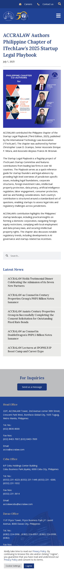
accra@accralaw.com (13, 449)
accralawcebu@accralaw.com (18, 504)
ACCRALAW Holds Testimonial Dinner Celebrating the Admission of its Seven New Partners (31, 282)
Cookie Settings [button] (13, 565)
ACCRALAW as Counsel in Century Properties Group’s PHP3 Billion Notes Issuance (31, 298)
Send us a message (32, 386)
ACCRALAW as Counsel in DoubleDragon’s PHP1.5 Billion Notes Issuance (30, 335)
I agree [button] (29, 565)
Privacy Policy (39, 551)
